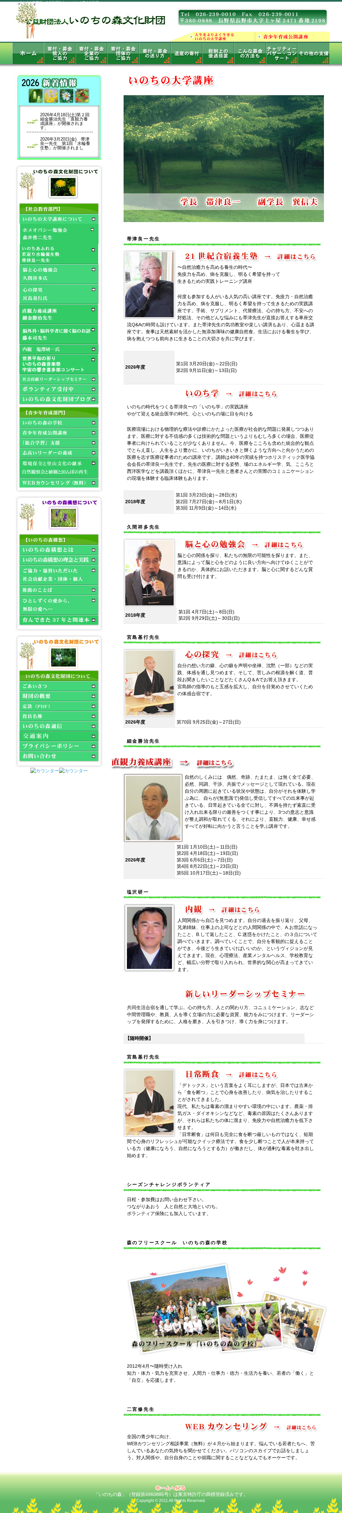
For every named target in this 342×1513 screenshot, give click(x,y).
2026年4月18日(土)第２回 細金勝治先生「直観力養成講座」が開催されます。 (66, 121)
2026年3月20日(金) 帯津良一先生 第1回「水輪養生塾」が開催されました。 (65, 146)
